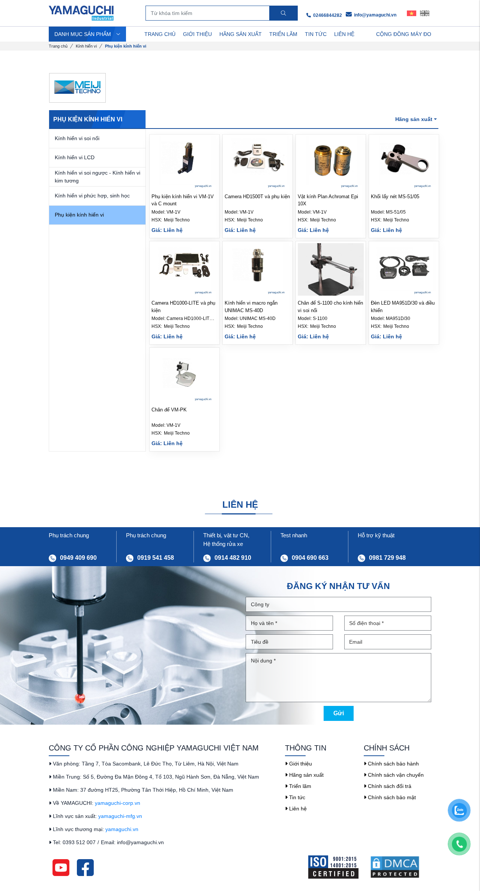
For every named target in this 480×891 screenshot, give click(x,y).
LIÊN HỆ (344, 34)
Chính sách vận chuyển (395, 775)
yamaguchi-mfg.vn (120, 816)
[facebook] (85, 867)
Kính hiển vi (86, 46)
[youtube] (60, 867)
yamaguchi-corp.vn (117, 803)
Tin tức (296, 797)
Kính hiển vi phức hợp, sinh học (92, 196)
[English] (424, 13)
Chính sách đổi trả (388, 786)
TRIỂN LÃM (283, 34)
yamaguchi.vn (121, 829)
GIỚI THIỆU (197, 34)
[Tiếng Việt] (411, 13)
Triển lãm (299, 786)
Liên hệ (297, 809)
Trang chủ (58, 46)
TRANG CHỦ (160, 34)
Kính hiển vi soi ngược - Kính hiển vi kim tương (97, 177)
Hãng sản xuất (306, 775)
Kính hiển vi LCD (74, 157)
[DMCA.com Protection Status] (400, 867)
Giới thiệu (300, 764)
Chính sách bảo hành (392, 764)
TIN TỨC (316, 34)
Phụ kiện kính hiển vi (79, 215)
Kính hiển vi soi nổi (77, 138)
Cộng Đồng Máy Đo (403, 34)
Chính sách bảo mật (391, 797)
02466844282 (327, 15)
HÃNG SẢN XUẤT (240, 34)
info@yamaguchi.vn (374, 15)
